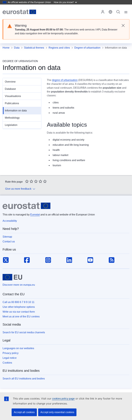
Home (6, 47)
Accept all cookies (24, 412)
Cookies (7, 362)
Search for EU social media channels (24, 332)
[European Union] (12, 277)
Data (16, 47)
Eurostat (35, 214)
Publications (12, 103)
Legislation (11, 125)
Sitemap (7, 236)
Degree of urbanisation (87, 47)
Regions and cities (59, 47)
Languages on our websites (18, 348)
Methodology (12, 117)
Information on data (16, 110)
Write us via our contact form (19, 311)
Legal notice (10, 358)
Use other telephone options (19, 307)
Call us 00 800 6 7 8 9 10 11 (18, 302)
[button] (110, 11)
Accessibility (10, 220)
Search (118, 11)
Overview (10, 81)
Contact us (9, 241)
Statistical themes (34, 47)
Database (10, 89)
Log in (102, 11)
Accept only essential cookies (57, 412)
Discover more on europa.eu (19, 284)
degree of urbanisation (65, 80)
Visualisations (13, 96)
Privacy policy (11, 353)
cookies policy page (63, 398)
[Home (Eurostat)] (19, 12)
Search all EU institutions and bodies (24, 378)
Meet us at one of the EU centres (21, 316)
